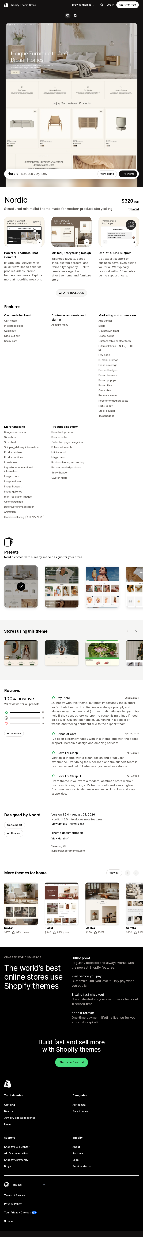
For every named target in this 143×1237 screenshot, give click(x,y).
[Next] (136, 631)
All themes (13, 833)
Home (7, 1124)
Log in (110, 4)
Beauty (8, 1111)
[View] (21, 653)
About (76, 1147)
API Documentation (16, 1153)
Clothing (9, 1104)
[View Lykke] (61, 586)
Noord (135, 209)
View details (59, 823)
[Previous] (127, 631)
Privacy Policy (13, 1204)
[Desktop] (67, 15)
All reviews (14, 733)
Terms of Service (14, 1195)
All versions (77, 823)
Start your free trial (71, 1062)
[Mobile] (75, 15)
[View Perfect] (102, 586)
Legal (76, 1159)
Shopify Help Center (16, 1147)
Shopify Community (16, 1159)
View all (114, 872)
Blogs (7, 1166)
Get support (14, 825)
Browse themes (81, 4)
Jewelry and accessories (20, 1117)
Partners (78, 1153)
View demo (107, 173)
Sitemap (9, 1221)
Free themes (80, 1111)
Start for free (127, 4)
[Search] (102, 5)
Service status (82, 1166)
